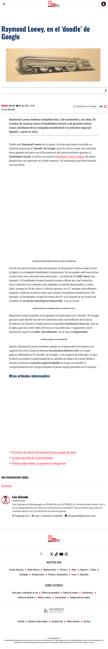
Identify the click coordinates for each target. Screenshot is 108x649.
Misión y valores (44, 597)
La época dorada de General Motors (32, 457)
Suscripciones (60, 597)
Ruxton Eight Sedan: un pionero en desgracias (39, 463)
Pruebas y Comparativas (58, 574)
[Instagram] (66, 554)
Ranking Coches (49, 569)
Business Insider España (37, 621)
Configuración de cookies (80, 597)
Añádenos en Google (86, 106)
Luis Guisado (9, 109)
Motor (4, 105)
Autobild (21, 621)
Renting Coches (38, 574)
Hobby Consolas (73, 621)
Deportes (84, 569)
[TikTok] (56, 554)
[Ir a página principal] (53, 4)
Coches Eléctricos (16, 569)
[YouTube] (61, 554)
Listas (73, 574)
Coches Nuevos (33, 569)
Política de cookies (70, 592)
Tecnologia (23, 574)
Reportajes (84, 574)
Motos (93, 569)
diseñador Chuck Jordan (70, 156)
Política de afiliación (26, 597)
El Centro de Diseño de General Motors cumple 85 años (44, 452)
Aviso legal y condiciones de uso (25, 592)
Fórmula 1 (64, 569)
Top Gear (86, 621)
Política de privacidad (50, 592)
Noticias (6, 486)
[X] (51, 554)
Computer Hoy (57, 621)
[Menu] (4, 4)
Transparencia (88, 592)
